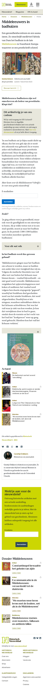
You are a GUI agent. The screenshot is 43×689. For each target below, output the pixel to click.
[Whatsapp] (12, 447)
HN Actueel (32, 12)
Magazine (20, 12)
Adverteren (6, 667)
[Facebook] (7, 447)
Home (4, 17)
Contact (5, 681)
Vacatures (27, 660)
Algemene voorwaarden (32, 677)
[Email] (17, 447)
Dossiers (14, 17)
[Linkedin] (21, 447)
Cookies (26, 684)
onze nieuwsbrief (20, 646)
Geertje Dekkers (7, 79)
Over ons (5, 656)
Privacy (25, 681)
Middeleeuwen (26, 17)
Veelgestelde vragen (9, 677)
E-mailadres (7, 191)
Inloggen (26, 656)
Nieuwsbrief (7, 12)
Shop (4, 664)
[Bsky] (37, 638)
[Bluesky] (3, 447)
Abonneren (21, 4)
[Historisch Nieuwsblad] (7, 4)
